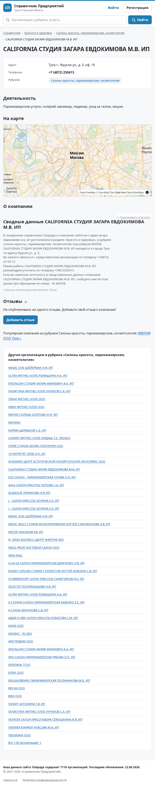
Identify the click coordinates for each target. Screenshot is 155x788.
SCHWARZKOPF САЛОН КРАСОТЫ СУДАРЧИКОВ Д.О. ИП (46, 579)
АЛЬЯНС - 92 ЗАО (20, 633)
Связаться (10, 780)
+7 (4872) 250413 (61, 72)
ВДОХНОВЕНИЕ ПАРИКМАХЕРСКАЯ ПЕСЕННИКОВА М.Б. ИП (49, 680)
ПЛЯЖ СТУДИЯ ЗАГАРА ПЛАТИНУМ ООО (35, 446)
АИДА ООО (16, 626)
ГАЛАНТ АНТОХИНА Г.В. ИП (26, 704)
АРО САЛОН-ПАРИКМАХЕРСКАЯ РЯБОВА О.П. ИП (41, 657)
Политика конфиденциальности (44, 780)
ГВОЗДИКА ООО (19, 735)
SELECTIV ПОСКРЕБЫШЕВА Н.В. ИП (32, 586)
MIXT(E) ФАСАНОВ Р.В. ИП (25, 532)
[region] (77, 160)
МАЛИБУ (14, 422)
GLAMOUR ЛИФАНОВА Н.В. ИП (29, 493)
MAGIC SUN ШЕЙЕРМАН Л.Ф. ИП (30, 368)
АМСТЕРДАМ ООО (20, 641)
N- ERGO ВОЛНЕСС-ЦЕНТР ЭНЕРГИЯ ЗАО (36, 539)
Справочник (11, 33)
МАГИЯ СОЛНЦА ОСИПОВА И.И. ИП (33, 414)
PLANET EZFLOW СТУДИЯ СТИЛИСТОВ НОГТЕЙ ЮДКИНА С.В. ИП (52, 571)
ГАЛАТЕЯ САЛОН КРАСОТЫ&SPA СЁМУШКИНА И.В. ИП (45, 719)
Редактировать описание (133, 217)
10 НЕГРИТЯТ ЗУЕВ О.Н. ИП (26, 454)
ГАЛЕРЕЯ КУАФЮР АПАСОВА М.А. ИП (33, 727)
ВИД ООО (15, 696)
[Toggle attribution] (147, 192)
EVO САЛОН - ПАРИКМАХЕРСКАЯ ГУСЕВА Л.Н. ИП (42, 477)
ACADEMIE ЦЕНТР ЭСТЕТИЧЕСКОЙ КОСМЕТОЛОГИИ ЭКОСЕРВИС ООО (56, 461)
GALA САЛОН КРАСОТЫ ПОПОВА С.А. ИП (36, 485)
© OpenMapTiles (105, 192)
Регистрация (137, 7)
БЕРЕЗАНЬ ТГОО (19, 665)
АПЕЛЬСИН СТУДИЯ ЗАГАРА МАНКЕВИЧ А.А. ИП (41, 383)
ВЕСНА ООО (16, 688)
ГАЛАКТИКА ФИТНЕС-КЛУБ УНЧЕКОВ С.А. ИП (39, 391)
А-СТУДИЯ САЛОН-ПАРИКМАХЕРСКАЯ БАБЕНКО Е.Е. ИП (46, 602)
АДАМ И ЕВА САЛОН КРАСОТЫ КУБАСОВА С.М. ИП (43, 618)
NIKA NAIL (15, 555)
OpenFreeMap (87, 192)
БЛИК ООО (16, 672)
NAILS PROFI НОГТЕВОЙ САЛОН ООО (33, 547)
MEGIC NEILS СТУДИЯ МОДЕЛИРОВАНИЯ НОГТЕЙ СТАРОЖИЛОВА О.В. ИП (59, 524)
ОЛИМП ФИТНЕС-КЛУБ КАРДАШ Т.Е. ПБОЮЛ (39, 438)
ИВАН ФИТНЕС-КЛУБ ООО (26, 407)
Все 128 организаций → (24, 743)
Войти (113, 7)
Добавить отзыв (20, 320)
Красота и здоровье (38, 33)
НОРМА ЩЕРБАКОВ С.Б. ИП (27, 430)
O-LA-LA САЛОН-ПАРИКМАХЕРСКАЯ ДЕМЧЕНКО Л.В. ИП (46, 563)
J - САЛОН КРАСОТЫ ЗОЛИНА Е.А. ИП (33, 501)
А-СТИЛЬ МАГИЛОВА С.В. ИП (28, 610)
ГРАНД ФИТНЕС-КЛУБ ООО (26, 399)
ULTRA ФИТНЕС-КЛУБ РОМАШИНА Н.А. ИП (37, 375)
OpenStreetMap (135, 192)
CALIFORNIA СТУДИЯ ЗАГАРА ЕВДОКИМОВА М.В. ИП (44, 469)
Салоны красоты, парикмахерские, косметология (90, 33)
